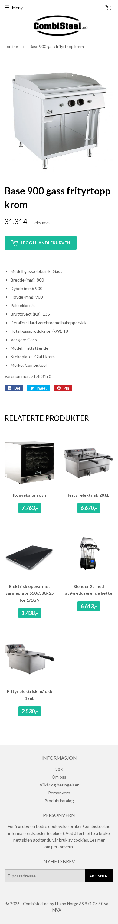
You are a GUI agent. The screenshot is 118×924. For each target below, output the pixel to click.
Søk (59, 769)
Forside (11, 46)
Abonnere (99, 875)
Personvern (59, 792)
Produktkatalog (59, 800)
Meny (17, 7)
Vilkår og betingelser (59, 784)
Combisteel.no (36, 903)
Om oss (59, 776)
